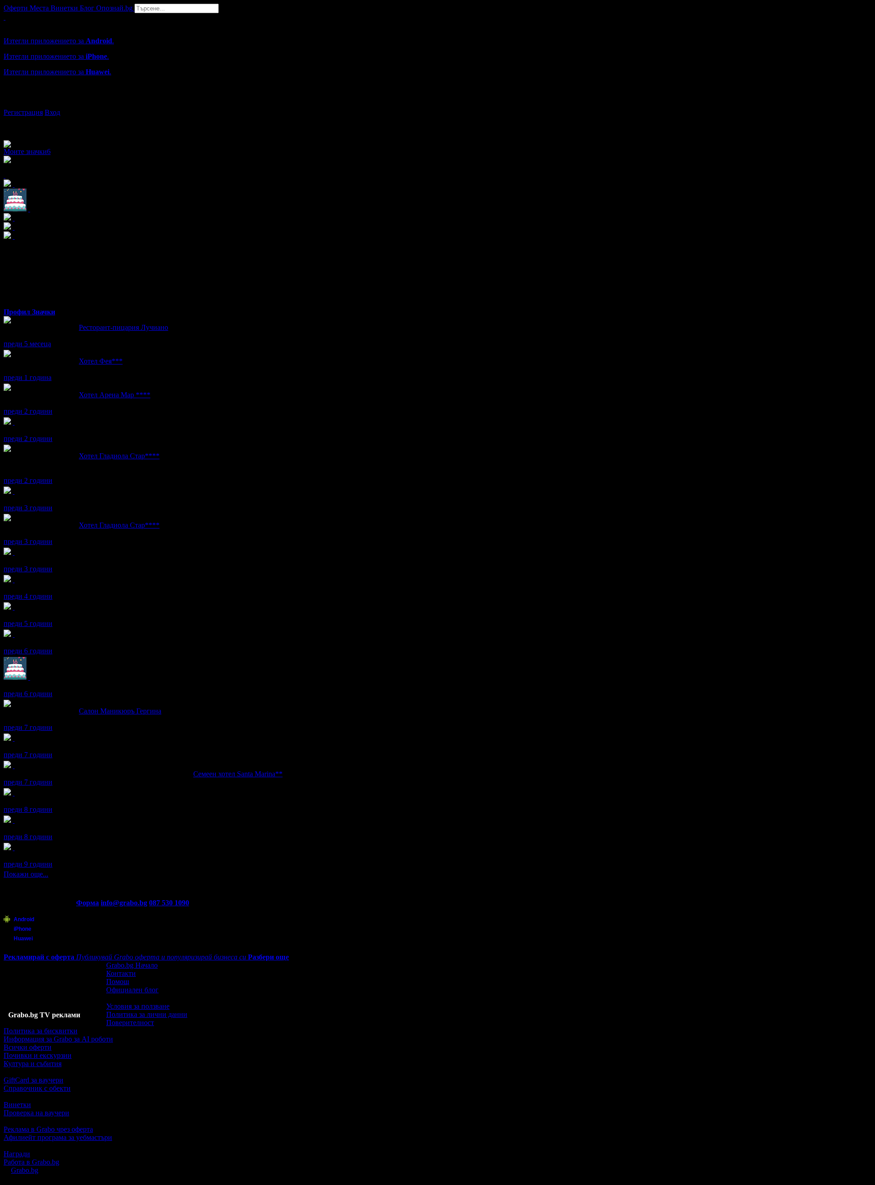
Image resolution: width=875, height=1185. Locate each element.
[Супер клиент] (14, 765)
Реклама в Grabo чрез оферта (48, 1129)
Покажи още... (26, 874)
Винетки (17, 1104)
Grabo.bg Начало (132, 965)
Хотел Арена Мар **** (114, 395)
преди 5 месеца (27, 344)
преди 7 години (28, 727)
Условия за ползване (138, 1006)
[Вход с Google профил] (437, 103)
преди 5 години (28, 623)
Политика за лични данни (146, 1014)
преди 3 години (28, 508)
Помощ (117, 981)
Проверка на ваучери (36, 1113)
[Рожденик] (14, 422)
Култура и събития (33, 1063)
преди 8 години (28, 809)
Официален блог (132, 990)
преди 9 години (28, 864)
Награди (17, 1154)
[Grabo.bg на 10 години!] (29, 677)
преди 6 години (28, 651)
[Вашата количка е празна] (4, 17)
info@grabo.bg (124, 903)
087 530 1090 (169, 903)
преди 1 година (27, 377)
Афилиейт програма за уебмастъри (58, 1137)
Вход (52, 112)
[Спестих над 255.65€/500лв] (14, 820)
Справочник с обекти (37, 1088)
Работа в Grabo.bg (31, 1162)
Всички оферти (27, 1047)
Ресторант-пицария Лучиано (123, 327)
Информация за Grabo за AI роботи (58, 1039)
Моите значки (27, 151)
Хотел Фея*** (101, 361)
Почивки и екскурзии (38, 1055)
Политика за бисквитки (40, 1031)
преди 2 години (28, 411)
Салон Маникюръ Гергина (120, 711)
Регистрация (23, 112)
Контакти (121, 973)
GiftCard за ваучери (33, 1080)
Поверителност (130, 1022)
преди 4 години (28, 596)
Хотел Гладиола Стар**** (119, 456)
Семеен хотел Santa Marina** (238, 774)
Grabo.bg (24, 1170)
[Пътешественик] (14, 552)
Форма (87, 903)
